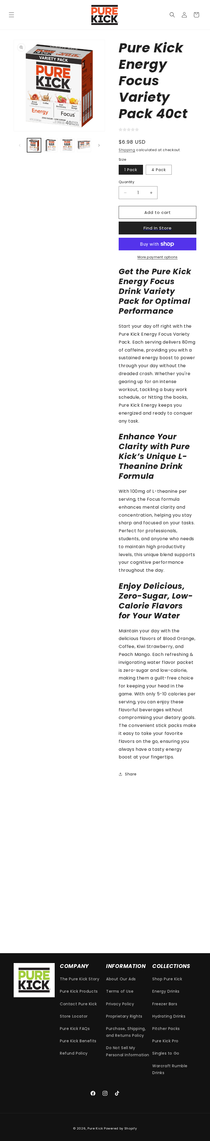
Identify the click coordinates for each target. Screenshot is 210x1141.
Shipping (127, 150)
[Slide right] (99, 145)
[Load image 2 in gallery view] (51, 145)
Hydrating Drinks (169, 1016)
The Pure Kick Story (79, 979)
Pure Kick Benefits (78, 1041)
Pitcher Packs (166, 1028)
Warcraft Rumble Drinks (170, 1069)
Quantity (126, 182)
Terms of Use (119, 991)
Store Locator (74, 1016)
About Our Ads (121, 979)
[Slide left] (20, 145)
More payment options (158, 257)
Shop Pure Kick (167, 979)
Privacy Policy (120, 1004)
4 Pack (158, 169)
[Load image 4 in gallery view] (84, 145)
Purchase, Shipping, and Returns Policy (126, 1032)
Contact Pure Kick (78, 1004)
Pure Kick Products (79, 991)
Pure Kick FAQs (75, 1028)
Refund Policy (74, 1053)
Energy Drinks (166, 991)
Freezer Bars (164, 1004)
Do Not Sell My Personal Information (127, 1051)
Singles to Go (165, 1053)
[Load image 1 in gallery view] (34, 145)
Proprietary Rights (124, 1016)
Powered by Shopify (120, 1128)
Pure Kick (95, 1128)
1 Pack (130, 169)
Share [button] (131, 774)
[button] (11, 15)
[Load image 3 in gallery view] (67, 145)
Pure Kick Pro (165, 1041)
